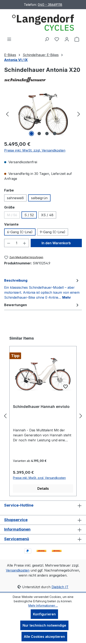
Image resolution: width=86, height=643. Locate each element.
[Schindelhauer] (43, 79)
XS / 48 (47, 215)
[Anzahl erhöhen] (24, 243)
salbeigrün (39, 198)
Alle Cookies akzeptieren (44, 636)
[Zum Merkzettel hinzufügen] (65, 386)
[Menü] (9, 39)
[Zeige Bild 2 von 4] (39, 133)
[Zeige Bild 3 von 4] (46, 133)
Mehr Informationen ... (43, 605)
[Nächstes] (79, 114)
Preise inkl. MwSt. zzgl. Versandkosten (34, 150)
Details (43, 488)
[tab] (42, 288)
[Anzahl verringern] (8, 243)
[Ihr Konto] (67, 39)
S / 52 (29, 215)
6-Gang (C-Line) (20, 232)
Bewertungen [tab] (15, 305)
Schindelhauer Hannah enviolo (41, 406)
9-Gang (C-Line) (52, 232)
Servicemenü (16, 539)
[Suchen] (47, 39)
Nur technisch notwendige (44, 625)
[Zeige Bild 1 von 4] (31, 133)
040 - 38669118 (50, 4)
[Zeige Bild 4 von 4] (54, 133)
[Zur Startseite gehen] (43, 23)
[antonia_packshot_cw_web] (43, 114)
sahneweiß (15, 198)
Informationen (17, 529)
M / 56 (13, 215)
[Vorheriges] (7, 114)
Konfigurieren (44, 614)
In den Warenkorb (56, 243)
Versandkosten (17, 570)
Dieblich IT (60, 587)
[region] (43, 114)
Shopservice (16, 520)
